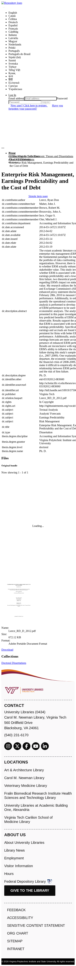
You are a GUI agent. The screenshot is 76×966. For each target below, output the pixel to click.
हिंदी (10, 79)
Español (12, 25)
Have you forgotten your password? (35, 107)
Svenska (13, 63)
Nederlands (14, 44)
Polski (11, 47)
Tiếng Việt (14, 69)
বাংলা (10, 76)
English (12, 12)
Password (62, 98)
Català (12, 15)
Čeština (12, 19)
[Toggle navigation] (2, 148)
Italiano (12, 34)
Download (7, 649)
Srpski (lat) (14, 57)
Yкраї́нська (15, 89)
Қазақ (11, 73)
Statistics (13, 162)
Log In (12, 95)
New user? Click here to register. (29, 105)
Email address (16, 98)
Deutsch (13, 22)
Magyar (12, 41)
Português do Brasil (19, 54)
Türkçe (12, 66)
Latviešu (13, 38)
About (12, 153)
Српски (13, 85)
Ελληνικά (13, 82)
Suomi (12, 60)
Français (13, 28)
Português (14, 50)
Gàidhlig (13, 31)
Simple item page (38, 196)
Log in (46, 102)
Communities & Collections (23, 156)
